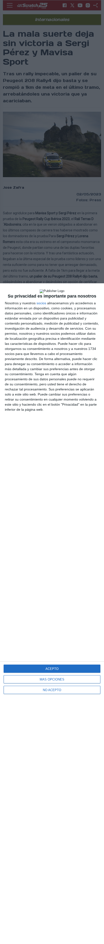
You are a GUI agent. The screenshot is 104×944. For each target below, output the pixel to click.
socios (41, 303)
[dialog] (52, 613)
